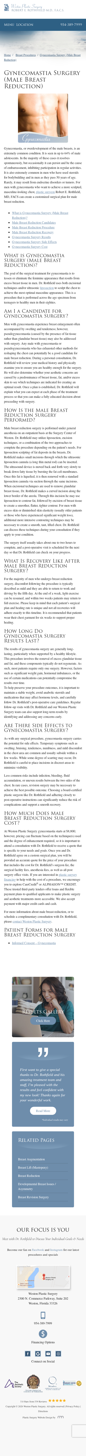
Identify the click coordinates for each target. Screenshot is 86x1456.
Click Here (43, 1020)
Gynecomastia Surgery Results (31, 237)
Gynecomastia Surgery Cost (29, 246)
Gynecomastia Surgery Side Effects (34, 242)
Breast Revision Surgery (33, 1197)
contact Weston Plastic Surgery (32, 921)
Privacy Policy (73, 1406)
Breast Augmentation (31, 1159)
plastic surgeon (45, 192)
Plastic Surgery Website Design (37, 1417)
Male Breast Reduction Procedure (33, 227)
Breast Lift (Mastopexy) (33, 1167)
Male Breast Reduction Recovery (33, 232)
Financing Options (43, 1342)
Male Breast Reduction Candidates (34, 222)
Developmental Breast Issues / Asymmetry (37, 1186)
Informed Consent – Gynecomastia (34, 943)
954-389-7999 (43, 1323)
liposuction (47, 288)
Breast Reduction (29, 1175)
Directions (43, 1411)
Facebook (38, 1250)
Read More (43, 1111)
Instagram (56, 1250)
